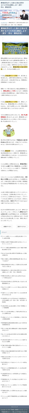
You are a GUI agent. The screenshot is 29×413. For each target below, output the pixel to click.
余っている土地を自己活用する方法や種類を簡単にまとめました (14, 335)
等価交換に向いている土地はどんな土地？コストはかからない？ (14, 380)
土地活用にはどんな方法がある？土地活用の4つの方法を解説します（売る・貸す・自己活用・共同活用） (14, 300)
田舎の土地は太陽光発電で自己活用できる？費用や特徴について (14, 352)
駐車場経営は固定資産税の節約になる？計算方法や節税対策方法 (14, 323)
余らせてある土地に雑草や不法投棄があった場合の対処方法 (14, 254)
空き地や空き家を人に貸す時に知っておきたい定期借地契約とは (14, 282)
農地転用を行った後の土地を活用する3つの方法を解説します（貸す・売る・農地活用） (12, 5)
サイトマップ (14, 407)
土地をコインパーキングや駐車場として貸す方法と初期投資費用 (14, 318)
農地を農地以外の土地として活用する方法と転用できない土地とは (14, 265)
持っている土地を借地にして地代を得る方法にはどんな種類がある (14, 312)
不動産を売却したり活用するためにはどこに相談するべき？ (14, 391)
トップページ (4, 22)
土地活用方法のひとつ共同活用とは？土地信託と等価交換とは (14, 374)
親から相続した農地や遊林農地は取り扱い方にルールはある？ (14, 259)
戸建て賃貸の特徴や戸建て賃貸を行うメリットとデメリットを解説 (14, 346)
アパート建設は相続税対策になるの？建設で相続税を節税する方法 (14, 248)
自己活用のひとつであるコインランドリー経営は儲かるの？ (14, 363)
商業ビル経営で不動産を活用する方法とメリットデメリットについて (14, 243)
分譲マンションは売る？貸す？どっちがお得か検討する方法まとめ (14, 293)
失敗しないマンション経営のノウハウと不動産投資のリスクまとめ (14, 385)
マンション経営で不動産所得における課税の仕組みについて (14, 397)
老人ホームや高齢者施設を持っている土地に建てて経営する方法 (14, 369)
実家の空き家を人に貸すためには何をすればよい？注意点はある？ (14, 276)
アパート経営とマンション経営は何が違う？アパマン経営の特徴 (14, 237)
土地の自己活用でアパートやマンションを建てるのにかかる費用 (14, 340)
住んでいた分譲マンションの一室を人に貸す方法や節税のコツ (14, 288)
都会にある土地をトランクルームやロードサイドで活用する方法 (14, 357)
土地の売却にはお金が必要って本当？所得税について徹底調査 (14, 306)
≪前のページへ (7, 226)
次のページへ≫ (22, 226)
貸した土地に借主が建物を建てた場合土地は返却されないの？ (14, 329)
